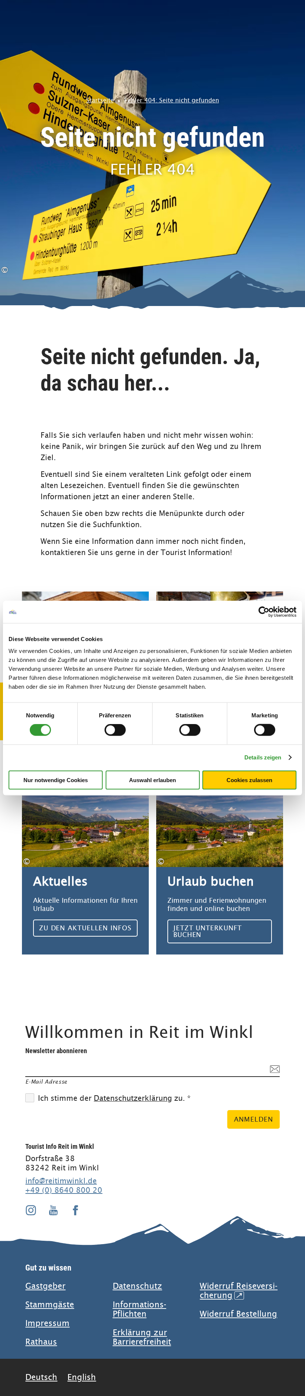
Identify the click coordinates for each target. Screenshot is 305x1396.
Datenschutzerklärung (133, 1098)
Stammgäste (49, 1304)
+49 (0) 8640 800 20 (63, 1190)
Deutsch (41, 1377)
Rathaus (41, 1341)
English (81, 1377)
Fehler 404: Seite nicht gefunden (171, 100)
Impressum (47, 1323)
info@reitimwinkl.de (61, 1180)
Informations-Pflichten (139, 1309)
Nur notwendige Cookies (55, 780)
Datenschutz (137, 1286)
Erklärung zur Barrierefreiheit (142, 1337)
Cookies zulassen (249, 780)
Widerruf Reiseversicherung (238, 1290)
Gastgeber (45, 1286)
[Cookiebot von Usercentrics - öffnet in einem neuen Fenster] (263, 612)
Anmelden (253, 1119)
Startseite (100, 100)
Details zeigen (262, 757)
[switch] (115, 730)
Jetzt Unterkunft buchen (219, 867)
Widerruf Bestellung (238, 1314)
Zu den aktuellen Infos (85, 867)
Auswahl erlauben (152, 780)
